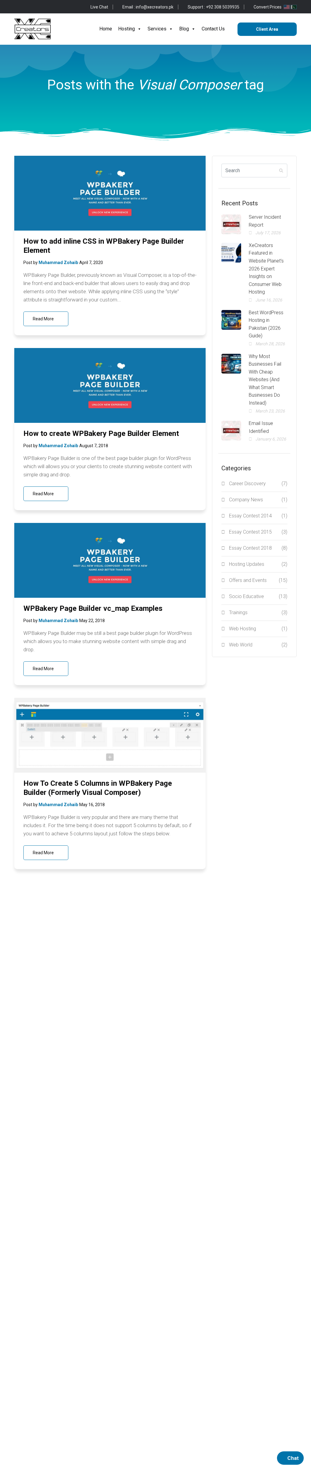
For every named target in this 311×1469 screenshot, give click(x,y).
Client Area (267, 29)
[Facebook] (16, 6)
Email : (147, 7)
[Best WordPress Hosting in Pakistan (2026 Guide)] (231, 320)
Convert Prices (268, 7)
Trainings (258, 612)
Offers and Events (258, 580)
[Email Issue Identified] (231, 430)
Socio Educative (258, 596)
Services (157, 29)
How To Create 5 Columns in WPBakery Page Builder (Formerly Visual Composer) (97, 788)
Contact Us (213, 29)
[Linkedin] (55, 6)
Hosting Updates (258, 564)
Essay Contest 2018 (258, 548)
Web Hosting (258, 629)
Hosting (126, 29)
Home (105, 29)
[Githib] (36, 6)
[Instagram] (45, 6)
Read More (44, 318)
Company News (258, 500)
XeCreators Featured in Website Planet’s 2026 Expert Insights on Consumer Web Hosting (266, 268)
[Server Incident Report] (231, 224)
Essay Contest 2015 (258, 532)
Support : (213, 7)
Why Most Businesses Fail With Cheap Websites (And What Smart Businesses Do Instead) (265, 379)
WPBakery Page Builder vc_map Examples (92, 608)
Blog (184, 29)
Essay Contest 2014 (258, 516)
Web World (258, 645)
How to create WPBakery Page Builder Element (101, 433)
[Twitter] (26, 6)
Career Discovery (258, 483)
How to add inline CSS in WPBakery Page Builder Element (103, 246)
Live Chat (99, 7)
